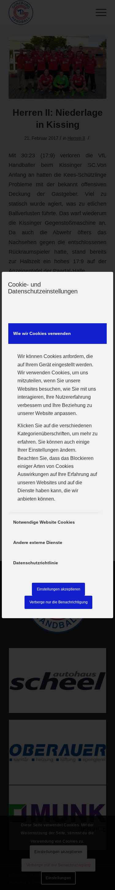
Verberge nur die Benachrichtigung (58, 602)
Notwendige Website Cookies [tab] (44, 522)
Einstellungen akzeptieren (58, 589)
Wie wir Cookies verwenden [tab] (42, 333)
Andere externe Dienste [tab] (37, 542)
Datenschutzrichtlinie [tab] (35, 562)
